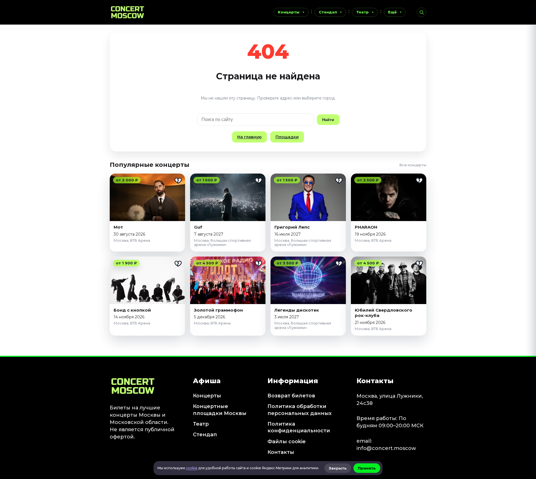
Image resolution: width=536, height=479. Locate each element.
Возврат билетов (291, 396)
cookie (191, 468)
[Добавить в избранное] (178, 180)
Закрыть (338, 468)
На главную (249, 136)
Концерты (289, 12)
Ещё (392, 12)
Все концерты (412, 165)
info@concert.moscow (386, 448)
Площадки (287, 136)
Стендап (328, 12)
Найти (328, 119)
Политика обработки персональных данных (299, 409)
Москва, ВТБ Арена (132, 240)
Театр (362, 12)
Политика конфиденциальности (298, 427)
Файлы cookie (286, 441)
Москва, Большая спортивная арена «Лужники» (222, 242)
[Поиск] (421, 12)
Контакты (280, 452)
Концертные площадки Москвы (220, 409)
